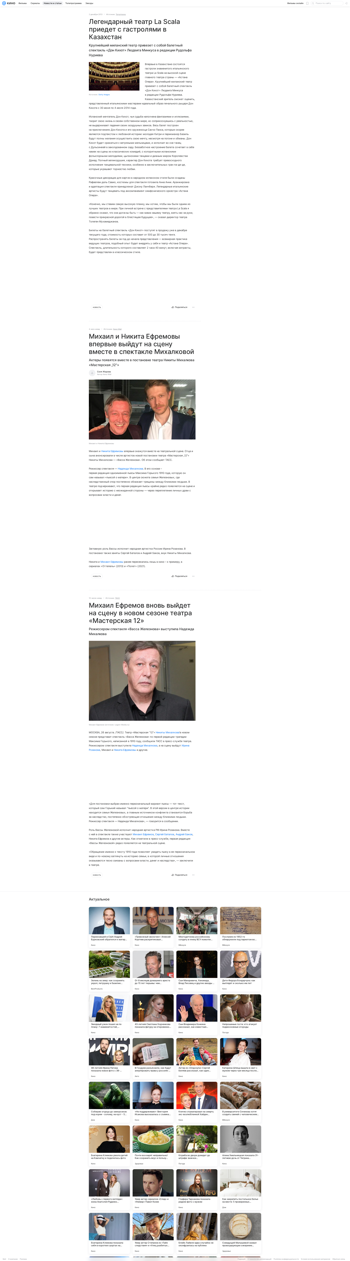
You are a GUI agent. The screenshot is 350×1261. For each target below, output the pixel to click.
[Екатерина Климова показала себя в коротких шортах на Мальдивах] (109, 1233)
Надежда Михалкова (130, 468)
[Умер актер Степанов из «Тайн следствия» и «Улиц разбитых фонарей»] (153, 1233)
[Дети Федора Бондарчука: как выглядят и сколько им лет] (240, 971)
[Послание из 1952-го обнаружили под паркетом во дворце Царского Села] (240, 927)
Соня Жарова (104, 371)
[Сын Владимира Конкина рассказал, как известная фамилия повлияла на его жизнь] (196, 1014)
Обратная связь (338, 1259)
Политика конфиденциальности (286, 1259)
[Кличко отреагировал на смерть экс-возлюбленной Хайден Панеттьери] (196, 1102)
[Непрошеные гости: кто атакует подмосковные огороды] (240, 1014)
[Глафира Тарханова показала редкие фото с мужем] (196, 1189)
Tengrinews (121, 14)
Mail (4, 1259)
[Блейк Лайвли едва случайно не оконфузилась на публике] (196, 1233)
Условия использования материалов (315, 1259)
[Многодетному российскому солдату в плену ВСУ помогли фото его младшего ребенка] (196, 927)
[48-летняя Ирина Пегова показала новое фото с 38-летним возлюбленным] (109, 1058)
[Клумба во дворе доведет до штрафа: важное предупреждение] (196, 1145)
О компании (13, 1259)
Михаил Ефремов (143, 834)
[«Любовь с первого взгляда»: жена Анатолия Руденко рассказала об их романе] (109, 1189)
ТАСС (117, 598)
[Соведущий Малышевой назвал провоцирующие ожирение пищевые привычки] (240, 1233)
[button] (142, 409)
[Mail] (4, 3)
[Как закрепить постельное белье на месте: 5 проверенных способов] (240, 1189)
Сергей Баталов (164, 834)
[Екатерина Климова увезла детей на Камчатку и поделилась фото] (109, 1145)
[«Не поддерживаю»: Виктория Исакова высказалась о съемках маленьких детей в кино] (153, 1102)
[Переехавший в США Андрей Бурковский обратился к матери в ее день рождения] (109, 927)
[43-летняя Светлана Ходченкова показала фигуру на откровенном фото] (153, 1014)
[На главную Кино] (10, 3)
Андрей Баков (184, 834)
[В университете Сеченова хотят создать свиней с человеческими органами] (240, 1102)
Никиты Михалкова (167, 732)
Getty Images (104, 94)
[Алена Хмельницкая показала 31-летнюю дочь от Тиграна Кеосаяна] (240, 1145)
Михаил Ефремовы (111, 561)
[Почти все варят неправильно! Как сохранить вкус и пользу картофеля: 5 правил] (153, 1145)
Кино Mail (117, 329)
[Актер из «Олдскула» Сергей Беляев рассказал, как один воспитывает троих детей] (196, 1058)
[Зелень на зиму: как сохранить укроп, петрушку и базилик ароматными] (109, 971)
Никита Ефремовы (112, 451)
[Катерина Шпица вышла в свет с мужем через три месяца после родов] (240, 1058)
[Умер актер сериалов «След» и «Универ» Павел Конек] (153, 1189)
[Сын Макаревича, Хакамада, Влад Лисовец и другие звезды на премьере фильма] (196, 971)
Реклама (23, 1259)
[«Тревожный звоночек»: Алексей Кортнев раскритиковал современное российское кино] (153, 927)
